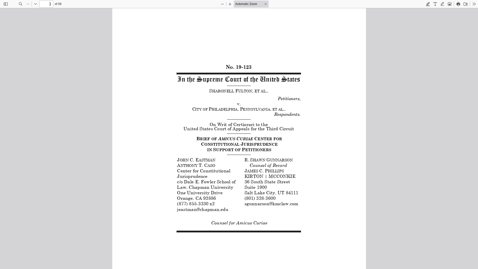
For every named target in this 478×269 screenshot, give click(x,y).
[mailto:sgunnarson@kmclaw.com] (271, 203)
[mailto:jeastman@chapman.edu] (202, 208)
